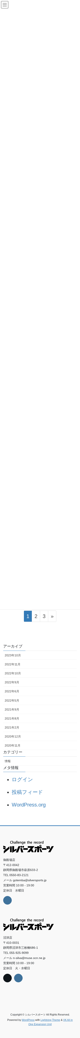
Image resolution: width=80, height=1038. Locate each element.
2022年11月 (12, 664)
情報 (8, 761)
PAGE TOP (73, 1003)
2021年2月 (12, 727)
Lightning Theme (50, 1020)
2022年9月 (12, 682)
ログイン (22, 779)
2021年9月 (12, 709)
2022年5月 (12, 700)
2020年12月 (13, 736)
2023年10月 (13, 655)
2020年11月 (12, 745)
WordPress (28, 1020)
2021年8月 (12, 718)
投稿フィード (27, 792)
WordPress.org (29, 805)
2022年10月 (13, 673)
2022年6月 (12, 691)
